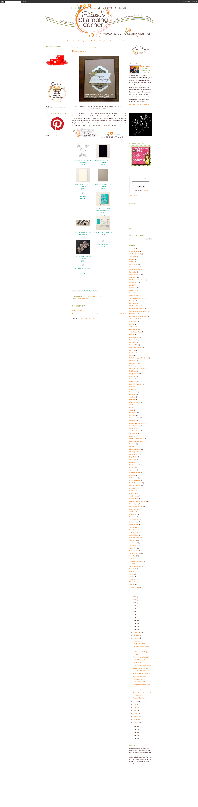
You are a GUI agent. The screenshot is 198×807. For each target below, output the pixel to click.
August (136, 702)
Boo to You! (137, 690)
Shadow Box (133, 514)
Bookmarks (132, 288)
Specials (93, 41)
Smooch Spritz (133, 522)
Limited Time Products (136, 439)
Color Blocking (134, 329)
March (136, 716)
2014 (133, 726)
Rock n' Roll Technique (136, 506)
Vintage (131, 577)
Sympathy (132, 540)
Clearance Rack (134, 319)
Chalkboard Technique (136, 308)
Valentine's (132, 569)
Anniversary (83, 298)
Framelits (132, 389)
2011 (133, 735)
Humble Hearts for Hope (136, 423)
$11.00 (83, 237)
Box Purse (132, 290)
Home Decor (133, 420)
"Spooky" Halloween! (139, 698)
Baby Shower (133, 264)
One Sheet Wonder (135, 465)
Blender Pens (133, 282)
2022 (133, 609)
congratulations (134, 337)
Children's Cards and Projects (138, 311)
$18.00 (103, 247)
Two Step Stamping (135, 566)
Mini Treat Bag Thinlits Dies (103, 232)
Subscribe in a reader (136, 196)
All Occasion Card (135, 254)
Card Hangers (133, 303)
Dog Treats (132, 350)
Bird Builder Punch (103, 244)
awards (131, 259)
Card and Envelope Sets (136, 298)
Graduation (132, 413)
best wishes (132, 272)
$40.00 (103, 234)
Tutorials (132, 564)
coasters (131, 324)
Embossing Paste (134, 366)
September (137, 641)
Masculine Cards (134, 449)
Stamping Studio (134, 532)
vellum (131, 571)
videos (131, 574)
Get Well (132, 394)
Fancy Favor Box (134, 374)
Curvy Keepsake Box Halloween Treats (139, 680)
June (135, 708)
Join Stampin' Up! (134, 431)
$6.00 (83, 261)
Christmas (132, 314)
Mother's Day (133, 454)
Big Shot (83, 196)
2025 (133, 600)
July (135, 705)
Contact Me (127, 41)
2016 (133, 626)
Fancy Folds (133, 376)
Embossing (132, 360)
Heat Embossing (134, 418)
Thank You (132, 548)
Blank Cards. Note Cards (137, 280)
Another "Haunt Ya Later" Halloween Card (141, 658)
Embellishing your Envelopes (138, 358)
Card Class (132, 301)
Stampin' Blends (134, 530)
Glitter (131, 410)
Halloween (132, 415)
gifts (130, 407)
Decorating (132, 342)
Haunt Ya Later (137, 662)
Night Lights (133, 457)
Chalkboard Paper (134, 306)
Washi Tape (132, 579)
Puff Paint (132, 491)
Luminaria (132, 444)
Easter (131, 355)
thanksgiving (133, 551)
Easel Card (132, 353)
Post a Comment (77, 310)
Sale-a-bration (133, 509)
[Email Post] (99, 296)
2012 (133, 732)
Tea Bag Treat (133, 543)
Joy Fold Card (133, 433)
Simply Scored (133, 519)
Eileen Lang (146, 66)
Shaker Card (133, 517)
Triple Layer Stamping (136, 561)
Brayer (131, 293)
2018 (133, 621)
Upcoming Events (83, 41)
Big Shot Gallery (134, 275)
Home (99, 314)
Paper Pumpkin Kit (135, 472)
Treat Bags (132, 556)
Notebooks (132, 462)
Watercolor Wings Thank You (142, 673)
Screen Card (133, 511)
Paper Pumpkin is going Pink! (142, 665)
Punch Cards (133, 493)
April (135, 713)
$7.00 (103, 165)
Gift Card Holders (134, 402)
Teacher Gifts (133, 545)
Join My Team (103, 41)
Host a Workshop (115, 41)
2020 (133, 615)
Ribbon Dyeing (134, 504)
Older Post (122, 314)
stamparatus (133, 527)
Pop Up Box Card (134, 480)
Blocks (131, 285)
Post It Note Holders (135, 483)
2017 (133, 624)
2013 (133, 729)
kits (130, 436)
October (136, 638)
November (137, 635)
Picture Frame (133, 478)
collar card (132, 327)
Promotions (132, 488)
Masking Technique (135, 452)
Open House (133, 470)
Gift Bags (132, 397)
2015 (133, 629)
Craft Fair (132, 340)
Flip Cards (132, 386)
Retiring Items (133, 499)
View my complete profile (139, 104)
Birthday (132, 277)
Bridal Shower (133, 295)
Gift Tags (132, 405)
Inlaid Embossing (134, 426)
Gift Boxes (132, 400)
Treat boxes (132, 558)
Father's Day (133, 381)
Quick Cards (133, 496)
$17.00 (83, 165)
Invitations (132, 428)
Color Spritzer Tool (135, 332)
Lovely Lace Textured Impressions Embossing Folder (103, 210)
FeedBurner (145, 190)
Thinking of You (134, 553)
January (136, 722)
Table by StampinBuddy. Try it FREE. (85, 291)
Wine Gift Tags (134, 587)
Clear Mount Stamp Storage (138, 316)
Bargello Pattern (134, 267)
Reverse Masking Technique (138, 501)
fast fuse (131, 379)
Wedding (132, 584)
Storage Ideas (133, 535)
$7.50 (103, 215)
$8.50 (83, 189)
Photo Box (132, 475)
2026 (133, 597)
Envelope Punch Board (136, 368)
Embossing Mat (134, 363)
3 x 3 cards (132, 249)
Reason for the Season (140, 676)
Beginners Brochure (135, 269)
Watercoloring (133, 582)
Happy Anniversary (80, 51)
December (137, 632)
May (135, 710)
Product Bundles (134, 485)
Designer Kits (133, 345)
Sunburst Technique (135, 538)
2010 (133, 738)
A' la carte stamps (134, 251)
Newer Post (75, 314)
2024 (133, 603)
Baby (131, 261)
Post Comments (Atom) (88, 318)
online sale (132, 467)
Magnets (132, 446)
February (136, 719)
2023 (133, 606)
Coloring (132, 334)
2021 (133, 612)
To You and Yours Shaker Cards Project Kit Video (141, 669)
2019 (133, 618)
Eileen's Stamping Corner (99, 8)
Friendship (132, 392)
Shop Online (71, 41)
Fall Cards (132, 371)
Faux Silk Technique (135, 384)
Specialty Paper (134, 525)
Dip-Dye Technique (135, 347)
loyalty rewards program (136, 441)
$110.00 (82, 199)
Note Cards (132, 459)
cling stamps (133, 321)
